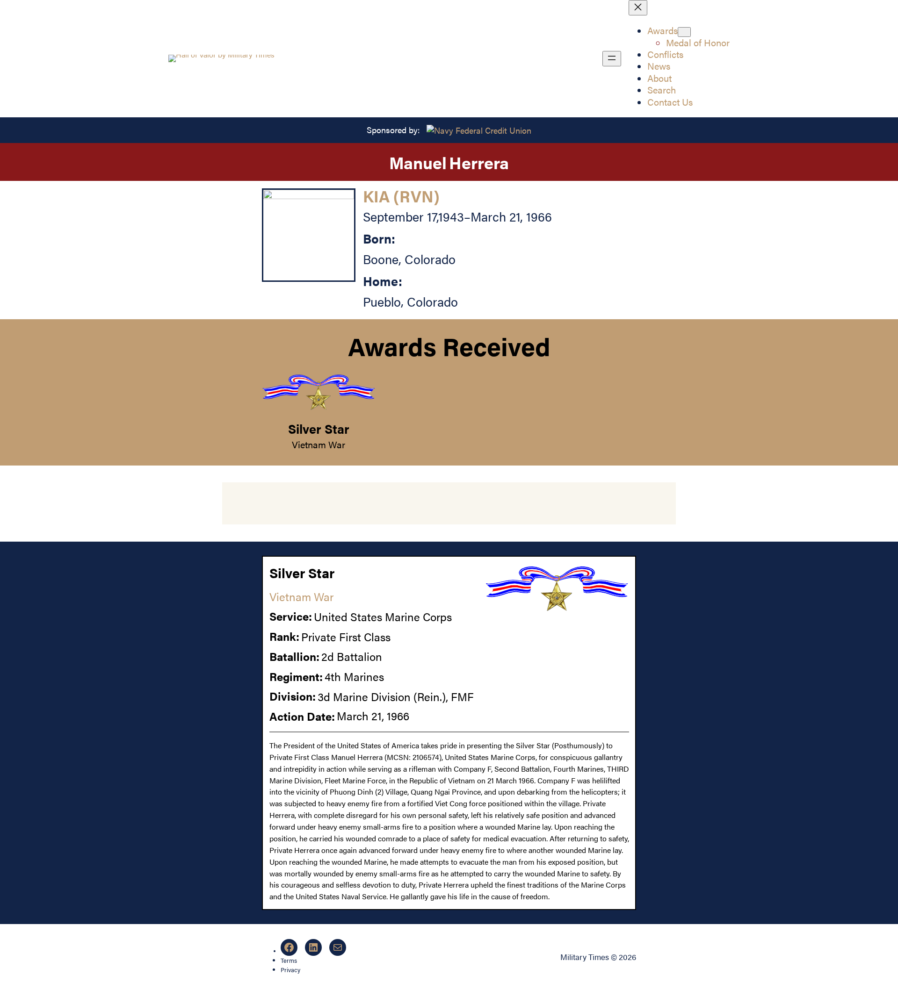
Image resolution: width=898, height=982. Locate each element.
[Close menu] (638, 7)
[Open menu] (611, 58)
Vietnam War (318, 444)
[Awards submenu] (684, 32)
